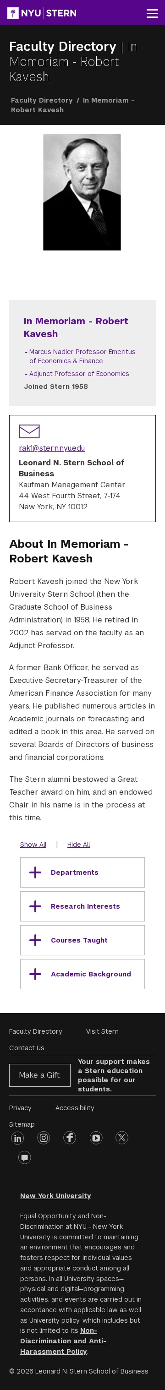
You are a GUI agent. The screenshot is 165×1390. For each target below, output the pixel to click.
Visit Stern (102, 1031)
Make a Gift (39, 1075)
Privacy (20, 1108)
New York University (55, 1196)
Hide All (78, 844)
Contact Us (26, 1048)
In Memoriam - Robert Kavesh (73, 61)
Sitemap (22, 1124)
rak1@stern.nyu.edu (52, 448)
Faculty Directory (65, 46)
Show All (33, 844)
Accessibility (74, 1108)
